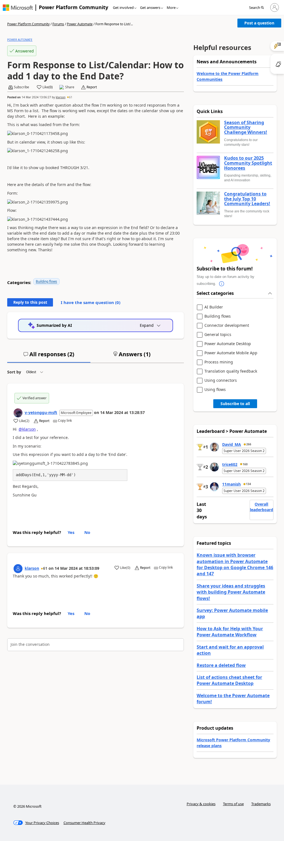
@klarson (27, 429)
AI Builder (213, 307)
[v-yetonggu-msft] (18, 412)
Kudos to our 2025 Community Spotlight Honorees (248, 163)
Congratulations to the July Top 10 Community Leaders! (247, 199)
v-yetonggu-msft (41, 412)
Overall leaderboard (261, 506)
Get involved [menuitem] (123, 7)
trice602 (229, 464)
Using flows (215, 389)
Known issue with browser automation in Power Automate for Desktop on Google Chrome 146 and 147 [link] (235, 564)
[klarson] (18, 568)
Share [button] (69, 87)
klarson (60, 97)
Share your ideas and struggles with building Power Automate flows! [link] (231, 592)
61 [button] (70, 97)
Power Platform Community (73, 7)
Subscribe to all (235, 403)
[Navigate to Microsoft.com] (18, 7)
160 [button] (245, 464)
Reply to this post (30, 302)
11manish (231, 484)
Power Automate (80, 24)
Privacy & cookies (201, 803)
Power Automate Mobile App (230, 353)
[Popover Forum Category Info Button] (221, 283)
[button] (258, 8)
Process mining (218, 362)
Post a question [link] (259, 23)
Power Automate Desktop (227, 344)
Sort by (14, 372)
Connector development (226, 325)
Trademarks (261, 803)
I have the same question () (90, 302)
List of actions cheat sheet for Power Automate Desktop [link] (229, 680)
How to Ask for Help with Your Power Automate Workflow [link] (230, 632)
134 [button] (248, 484)
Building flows (46, 281)
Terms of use (233, 803)
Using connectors (220, 380)
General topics (217, 334)
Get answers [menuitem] (150, 7)
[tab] (48, 356)
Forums (58, 24)
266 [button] (248, 444)
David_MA (231, 444)
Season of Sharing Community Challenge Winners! (245, 127)
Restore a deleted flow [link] (221, 665)
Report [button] (92, 87)
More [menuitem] (171, 7)
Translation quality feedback (230, 371)
